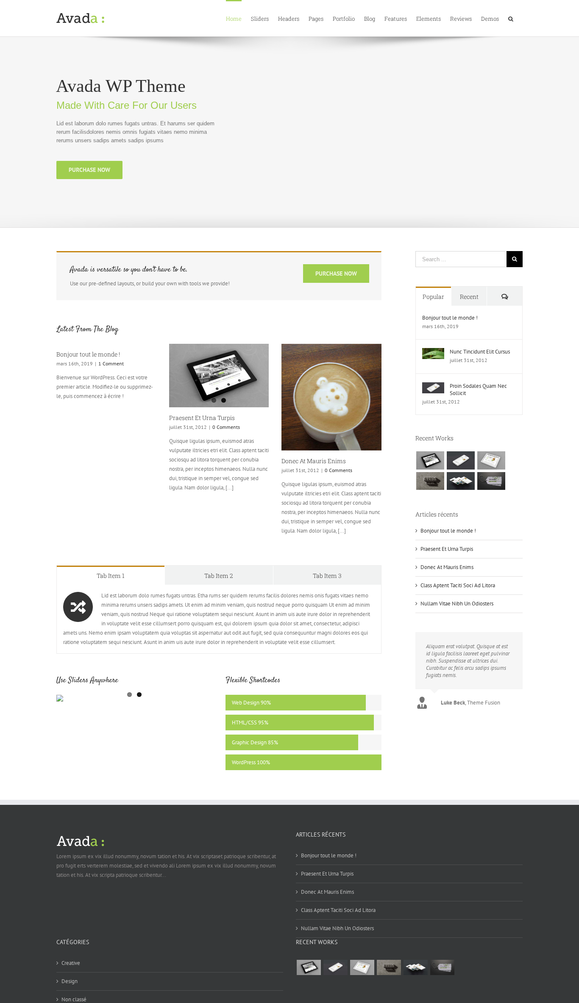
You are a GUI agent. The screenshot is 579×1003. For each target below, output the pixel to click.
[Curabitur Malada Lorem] (460, 481)
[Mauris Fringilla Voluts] (460, 460)
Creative (70, 963)
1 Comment (111, 363)
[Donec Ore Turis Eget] (430, 460)
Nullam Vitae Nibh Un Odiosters (456, 603)
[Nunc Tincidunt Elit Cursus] (433, 352)
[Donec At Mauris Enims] (331, 397)
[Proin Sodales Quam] (491, 460)
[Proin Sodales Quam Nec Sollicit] (433, 386)
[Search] (510, 18)
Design (69, 981)
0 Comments (226, 427)
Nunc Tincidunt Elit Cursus (480, 351)
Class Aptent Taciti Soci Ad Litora (457, 585)
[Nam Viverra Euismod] (430, 481)
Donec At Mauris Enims (313, 461)
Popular (433, 297)
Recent (469, 297)
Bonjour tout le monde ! (88, 354)
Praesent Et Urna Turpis (202, 418)
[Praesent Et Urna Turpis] (219, 375)
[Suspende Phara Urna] (491, 481)
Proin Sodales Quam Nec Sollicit (478, 389)
